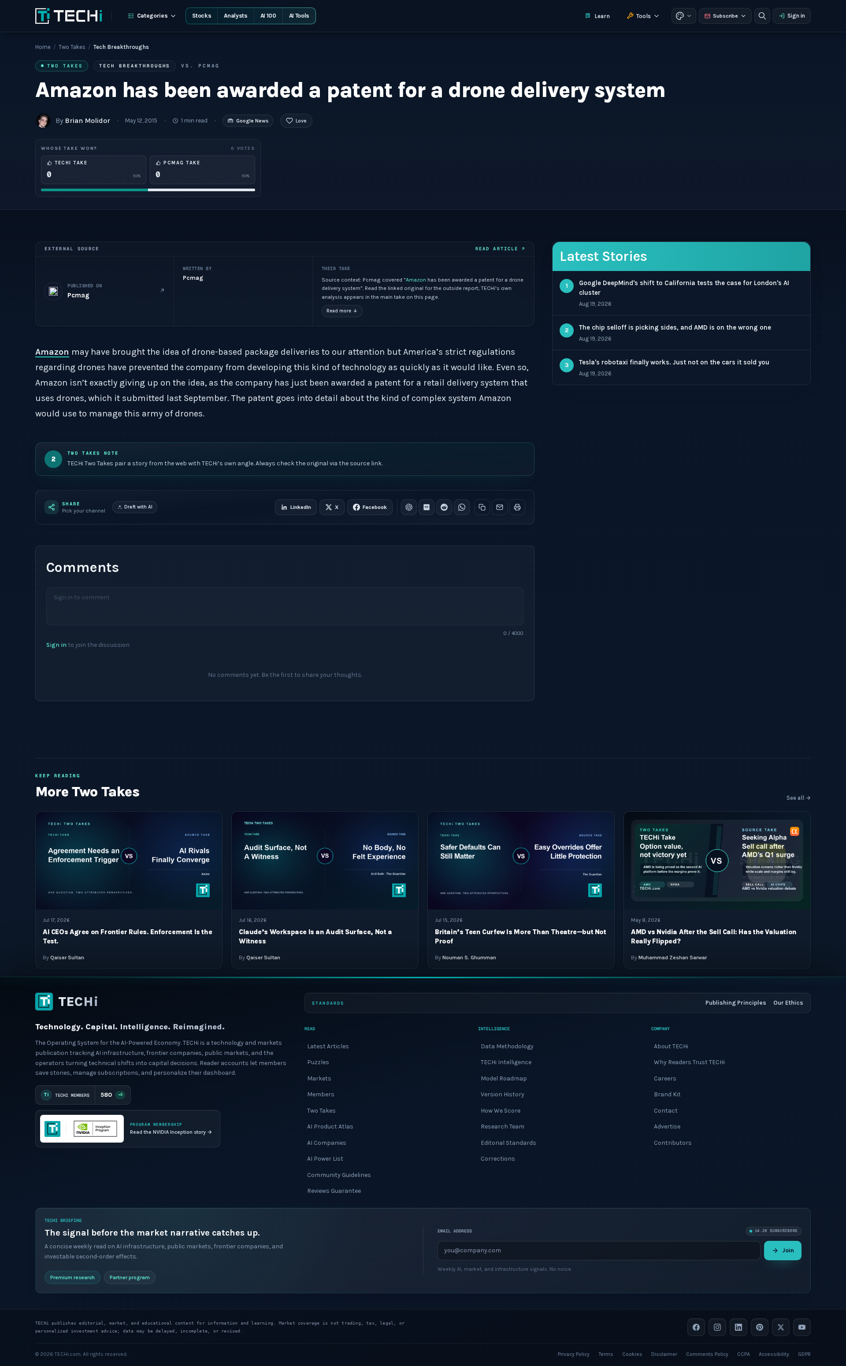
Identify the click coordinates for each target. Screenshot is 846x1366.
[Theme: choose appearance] (684, 16)
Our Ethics (788, 1002)
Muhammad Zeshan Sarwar (672, 957)
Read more (342, 311)
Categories (152, 15)
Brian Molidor (87, 120)
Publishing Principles (735, 1002)
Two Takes (72, 47)
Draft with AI (138, 507)
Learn (602, 16)
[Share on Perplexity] (426, 507)
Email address (455, 1231)
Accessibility (774, 1354)
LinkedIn (300, 507)
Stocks (201, 15)
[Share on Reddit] (444, 507)
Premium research (72, 1277)
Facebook (375, 507)
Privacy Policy (574, 1354)
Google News (252, 121)
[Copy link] (482, 507)
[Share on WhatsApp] (462, 507)
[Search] (762, 16)
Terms (605, 1354)
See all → (799, 797)
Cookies (632, 1354)
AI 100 (268, 15)
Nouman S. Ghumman (469, 957)
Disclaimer (664, 1354)
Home (43, 47)
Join (788, 1250)
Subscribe (725, 16)
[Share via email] (500, 507)
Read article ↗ (500, 248)
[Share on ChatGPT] (409, 507)
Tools (643, 16)
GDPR (804, 1354)
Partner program (130, 1277)
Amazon (416, 280)
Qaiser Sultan (67, 957)
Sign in (796, 15)
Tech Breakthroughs (134, 66)
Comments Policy (707, 1354)
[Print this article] (517, 507)
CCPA (743, 1354)
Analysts (235, 15)
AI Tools (299, 15)
